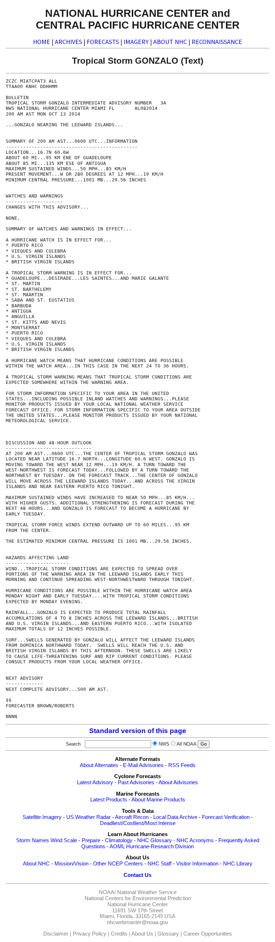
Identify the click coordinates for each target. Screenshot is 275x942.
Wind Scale (63, 840)
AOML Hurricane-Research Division (152, 846)
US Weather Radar (88, 817)
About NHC (36, 864)
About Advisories (178, 782)
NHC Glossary (154, 840)
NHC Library (237, 864)
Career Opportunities (207, 934)
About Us (142, 934)
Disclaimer (55, 934)
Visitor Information (197, 864)
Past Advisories (136, 782)
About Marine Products (158, 799)
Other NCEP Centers (118, 864)
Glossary (168, 934)
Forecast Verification (226, 817)
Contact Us (137, 875)
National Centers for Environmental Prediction (138, 898)
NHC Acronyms (195, 840)
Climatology (118, 840)
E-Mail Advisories (143, 765)
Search (74, 744)
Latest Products (108, 799)
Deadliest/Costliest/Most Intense (137, 823)
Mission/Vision (71, 864)
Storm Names (32, 840)
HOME (41, 42)
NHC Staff (160, 864)
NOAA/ (107, 892)
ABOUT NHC (170, 42)
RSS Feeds (182, 765)
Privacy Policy (89, 934)
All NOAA (186, 744)
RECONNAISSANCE (217, 42)
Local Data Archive (175, 817)
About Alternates (99, 765)
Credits (119, 934)
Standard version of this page (137, 730)
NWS (164, 744)
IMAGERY (136, 42)
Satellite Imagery (42, 817)
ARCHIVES (68, 42)
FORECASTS (103, 42)
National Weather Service (147, 892)
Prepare (91, 840)
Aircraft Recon (132, 817)
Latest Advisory (95, 782)
